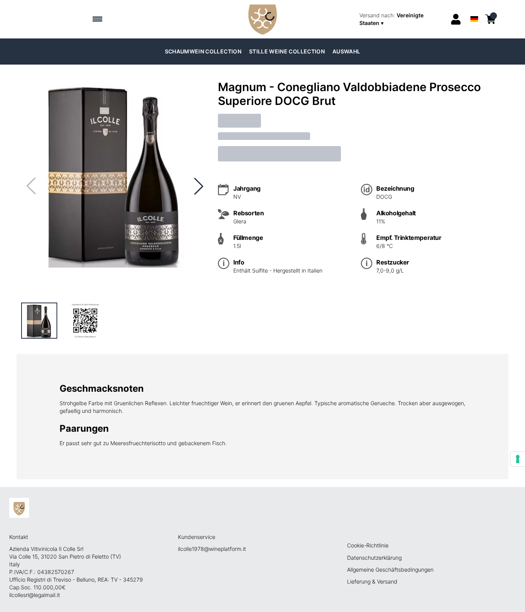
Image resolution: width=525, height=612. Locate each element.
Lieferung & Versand (372, 581)
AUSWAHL (346, 51)
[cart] (490, 19)
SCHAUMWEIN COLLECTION (203, 51)
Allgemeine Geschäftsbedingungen (390, 569)
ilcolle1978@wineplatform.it (212, 548)
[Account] (455, 19)
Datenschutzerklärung (374, 557)
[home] (262, 19)
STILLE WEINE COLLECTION (287, 51)
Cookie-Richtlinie (368, 545)
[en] (474, 9)
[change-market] (402, 19)
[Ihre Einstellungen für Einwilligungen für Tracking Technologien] (517, 459)
